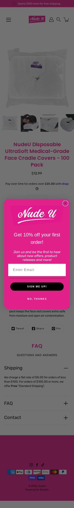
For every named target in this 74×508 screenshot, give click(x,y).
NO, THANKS (37, 298)
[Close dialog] (65, 203)
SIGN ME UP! (37, 286)
